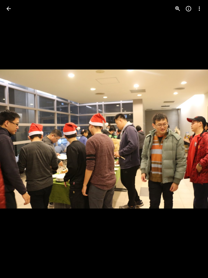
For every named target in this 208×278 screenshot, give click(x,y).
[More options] (199, 8)
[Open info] (188, 8)
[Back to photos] (8, 8)
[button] (15, 139)
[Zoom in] (177, 8)
